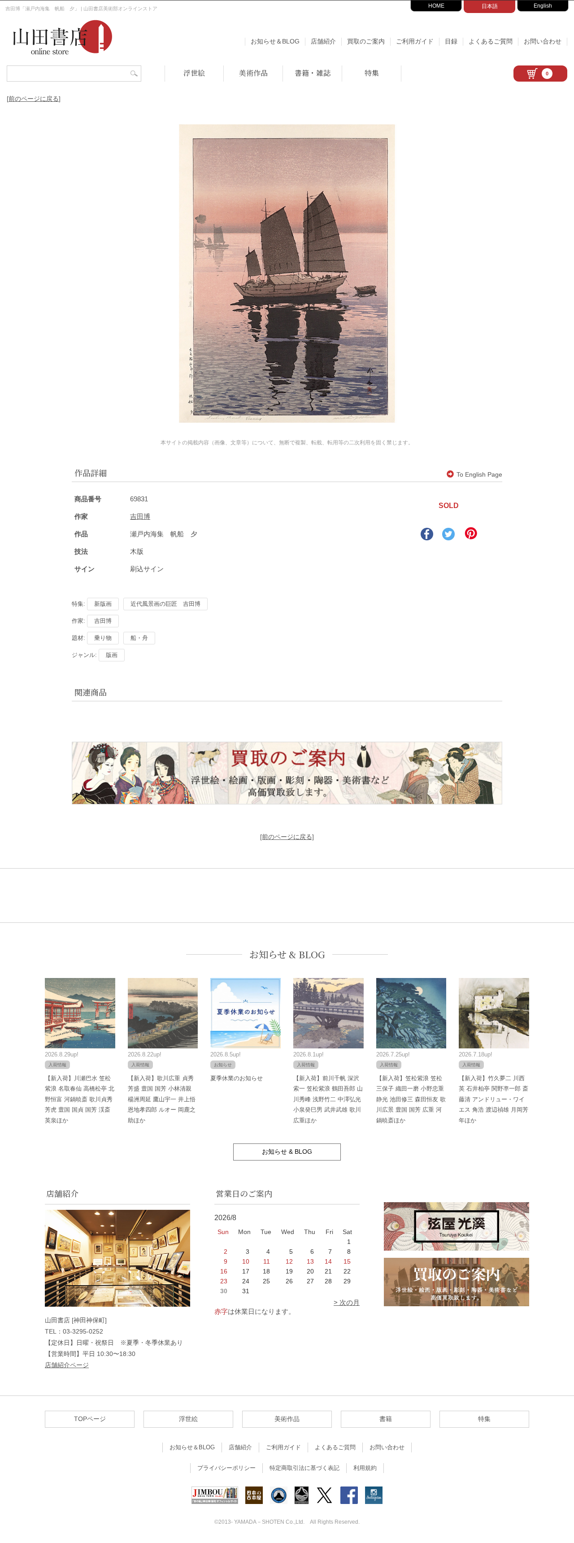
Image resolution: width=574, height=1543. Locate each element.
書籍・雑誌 (312, 73)
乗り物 (103, 638)
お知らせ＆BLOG (275, 41)
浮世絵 (194, 73)
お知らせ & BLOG (287, 954)
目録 (451, 41)
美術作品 (253, 73)
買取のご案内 (366, 41)
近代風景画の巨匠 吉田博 (165, 603)
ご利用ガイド (415, 41)
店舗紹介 (323, 41)
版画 (111, 655)
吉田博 (140, 516)
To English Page (479, 474)
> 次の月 (347, 1302)
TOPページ (90, 1418)
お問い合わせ (542, 41)
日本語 (490, 6)
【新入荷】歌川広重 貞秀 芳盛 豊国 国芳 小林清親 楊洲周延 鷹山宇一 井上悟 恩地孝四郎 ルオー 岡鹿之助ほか (162, 1099)
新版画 (103, 603)
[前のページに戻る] (34, 98)
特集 (372, 73)
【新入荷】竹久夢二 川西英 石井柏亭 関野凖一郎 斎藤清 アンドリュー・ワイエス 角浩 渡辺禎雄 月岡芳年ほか (493, 1099)
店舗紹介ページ (67, 1365)
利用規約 (365, 1468)
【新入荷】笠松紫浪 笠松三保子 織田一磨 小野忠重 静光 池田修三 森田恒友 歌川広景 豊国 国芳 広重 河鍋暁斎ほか (411, 1099)
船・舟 (139, 638)
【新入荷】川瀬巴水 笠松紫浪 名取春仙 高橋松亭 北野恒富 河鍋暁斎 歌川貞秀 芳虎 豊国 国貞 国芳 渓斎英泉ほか (79, 1099)
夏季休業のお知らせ (236, 1078)
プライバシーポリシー (226, 1468)
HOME (436, 6)
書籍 (385, 1418)
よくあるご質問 (491, 41)
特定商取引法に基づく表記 (304, 1468)
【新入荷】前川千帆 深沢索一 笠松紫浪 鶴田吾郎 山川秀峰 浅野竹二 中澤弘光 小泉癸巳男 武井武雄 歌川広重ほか (328, 1099)
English (543, 6)
